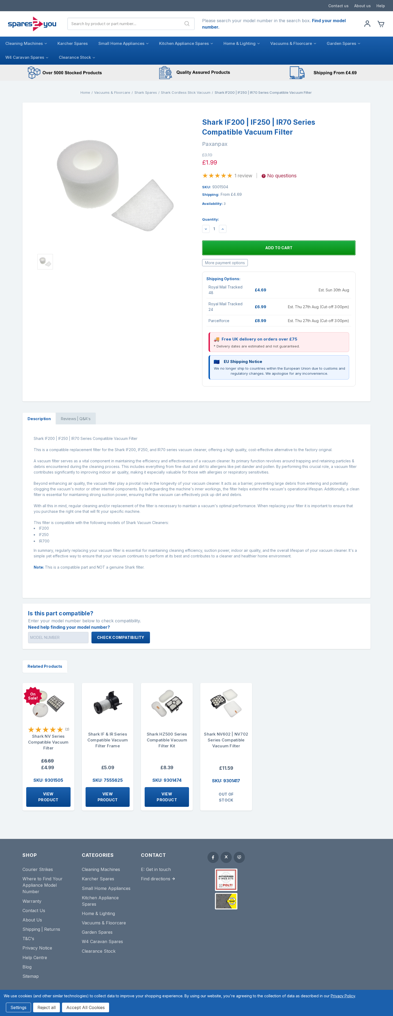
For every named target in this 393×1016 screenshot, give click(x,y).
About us (362, 5)
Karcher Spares (72, 43)
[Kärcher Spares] (226, 901)
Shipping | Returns (41, 929)
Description (39, 418)
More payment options (225, 262)
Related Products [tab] (45, 666)
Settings (18, 1007)
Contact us (338, 5)
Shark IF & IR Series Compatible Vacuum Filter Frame (107, 740)
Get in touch (158, 869)
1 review (243, 175)
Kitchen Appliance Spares (184, 43)
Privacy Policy (343, 996)
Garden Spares (341, 43)
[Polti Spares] (226, 880)
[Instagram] (239, 857)
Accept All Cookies (85, 1007)
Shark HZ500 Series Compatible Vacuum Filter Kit (167, 740)
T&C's (28, 938)
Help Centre (34, 957)
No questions (281, 175)
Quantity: (210, 219)
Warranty (31, 901)
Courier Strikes (37, 869)
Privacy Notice (37, 948)
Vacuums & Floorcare (291, 43)
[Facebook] (213, 857)
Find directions (155, 878)
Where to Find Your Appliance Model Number (42, 885)
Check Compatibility (120, 637)
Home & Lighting (240, 43)
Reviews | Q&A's (76, 418)
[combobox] (124, 24)
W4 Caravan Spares (24, 57)
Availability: (214, 203)
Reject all (46, 1007)
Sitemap (30, 976)
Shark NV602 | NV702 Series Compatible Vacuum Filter (226, 740)
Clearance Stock (75, 57)
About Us (32, 920)
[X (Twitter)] (226, 857)
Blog (27, 967)
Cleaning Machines (24, 43)
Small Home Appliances (121, 43)
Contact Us (33, 910)
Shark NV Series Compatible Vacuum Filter (48, 742)
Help (380, 5)
